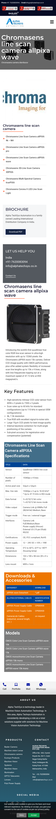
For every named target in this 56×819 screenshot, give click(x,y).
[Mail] (28, 684)
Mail (28, 689)
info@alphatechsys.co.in (35, 3)
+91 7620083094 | (14, 3)
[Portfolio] (16, 684)
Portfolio (16, 689)
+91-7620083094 (17, 261)
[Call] (4, 684)
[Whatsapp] (41, 684)
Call (4, 689)
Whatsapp (41, 689)
